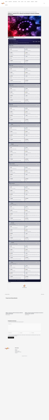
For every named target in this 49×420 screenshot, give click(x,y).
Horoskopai (32, 1)
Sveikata (6, 1)
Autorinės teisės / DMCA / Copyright (18, 352)
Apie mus (16, 349)
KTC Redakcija (24, 287)
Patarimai (36, 1)
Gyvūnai (19, 1)
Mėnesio (39, 41)
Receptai (22, 1)
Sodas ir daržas (15, 1)
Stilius (25, 1)
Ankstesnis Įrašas (6, 294)
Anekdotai (28, 1)
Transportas (10, 1)
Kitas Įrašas (43, 294)
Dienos (33, 41)
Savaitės (36, 41)
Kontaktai (16, 350)
